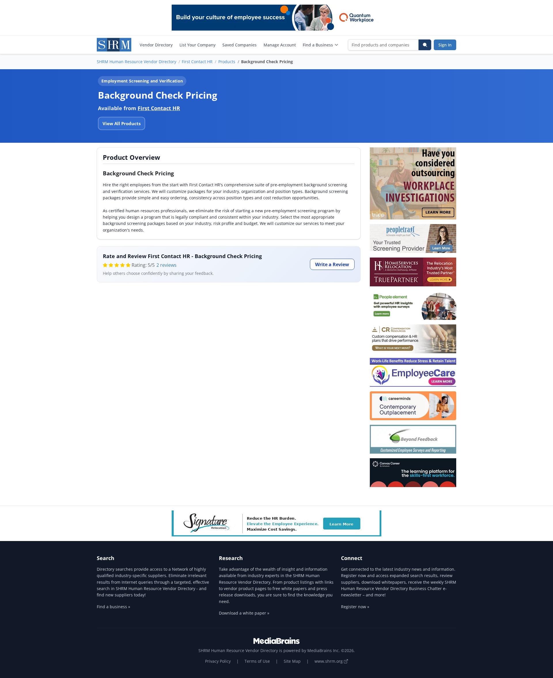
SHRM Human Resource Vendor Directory (136, 61)
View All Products (122, 123)
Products (226, 61)
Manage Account (280, 45)
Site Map (292, 661)
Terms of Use (257, 661)
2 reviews (166, 265)
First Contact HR (197, 61)
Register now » (355, 606)
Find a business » (113, 606)
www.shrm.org (329, 661)
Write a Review (332, 264)
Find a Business (318, 45)
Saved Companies (239, 45)
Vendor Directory (156, 45)
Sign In (445, 45)
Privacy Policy (218, 661)
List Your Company (197, 45)
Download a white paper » (244, 613)
